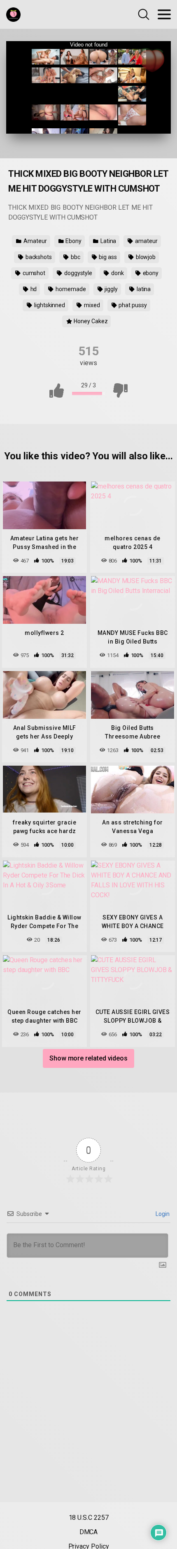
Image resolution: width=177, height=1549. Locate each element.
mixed (91, 305)
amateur (145, 241)
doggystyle (77, 273)
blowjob (145, 257)
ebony (150, 273)
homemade (70, 289)
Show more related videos (88, 1058)
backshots (38, 257)
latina (143, 289)
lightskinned (49, 305)
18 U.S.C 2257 (89, 1517)
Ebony (73, 241)
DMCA (88, 1532)
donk (117, 273)
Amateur (34, 241)
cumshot (33, 273)
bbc (75, 257)
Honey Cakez (89, 321)
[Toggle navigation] (164, 14)
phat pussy (132, 305)
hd (33, 289)
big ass (107, 257)
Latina (107, 241)
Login (162, 1214)
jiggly (110, 289)
